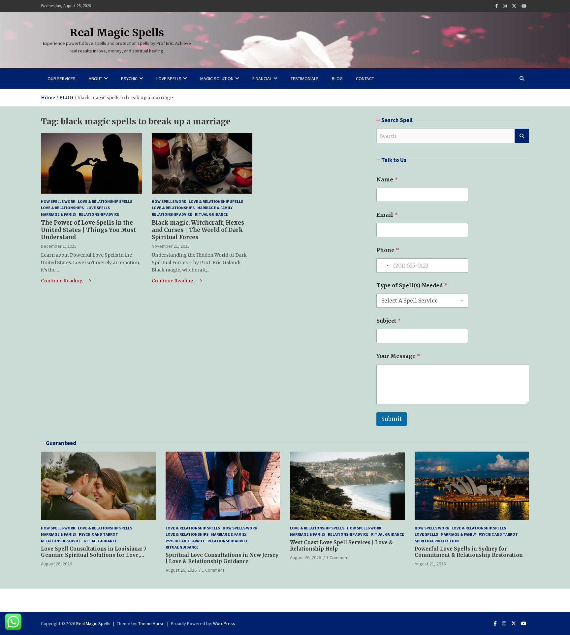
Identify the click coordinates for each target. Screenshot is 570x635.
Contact (365, 78)
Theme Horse (151, 623)
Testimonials (305, 78)
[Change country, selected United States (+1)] (383, 265)
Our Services (62, 78)
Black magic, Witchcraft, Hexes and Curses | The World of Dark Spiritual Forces (198, 230)
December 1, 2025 (59, 246)
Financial (262, 78)
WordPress (224, 623)
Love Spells (168, 78)
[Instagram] (504, 6)
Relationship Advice (99, 214)
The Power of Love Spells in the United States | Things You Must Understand (88, 230)
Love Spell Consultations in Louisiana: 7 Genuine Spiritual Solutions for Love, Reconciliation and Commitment (93, 555)
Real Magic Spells (117, 32)
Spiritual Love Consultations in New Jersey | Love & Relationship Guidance (222, 558)
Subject (388, 321)
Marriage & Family (58, 214)
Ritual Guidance (211, 214)
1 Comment (213, 570)
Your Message (398, 356)
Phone (387, 250)
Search (522, 136)
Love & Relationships (62, 208)
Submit (391, 419)
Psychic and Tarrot (98, 534)
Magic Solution (217, 78)
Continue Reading (62, 281)
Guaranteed (61, 443)
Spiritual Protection (437, 540)
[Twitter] (514, 6)
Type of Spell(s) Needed (411, 285)
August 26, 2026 (56, 564)
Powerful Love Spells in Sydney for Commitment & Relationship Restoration (469, 552)
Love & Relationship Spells (105, 201)
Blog (337, 78)
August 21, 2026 (430, 564)
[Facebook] (496, 6)
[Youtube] (524, 6)
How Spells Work (58, 201)
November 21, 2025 (171, 246)
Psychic (129, 78)
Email (387, 215)
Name (387, 179)
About (95, 78)
